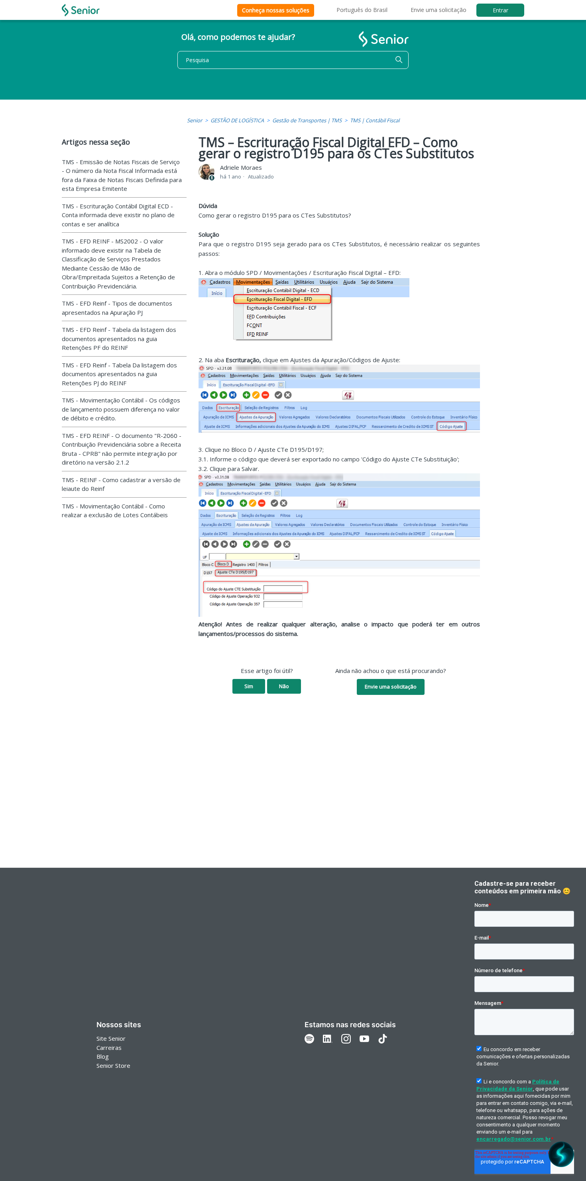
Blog (102, 1056)
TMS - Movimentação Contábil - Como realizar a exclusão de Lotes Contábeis (115, 510)
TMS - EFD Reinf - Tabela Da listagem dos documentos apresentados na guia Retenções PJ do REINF (119, 374)
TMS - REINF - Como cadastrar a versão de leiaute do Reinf (121, 484)
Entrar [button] (500, 10)
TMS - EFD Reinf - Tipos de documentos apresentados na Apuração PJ (117, 307)
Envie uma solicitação (438, 10)
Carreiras (109, 1048)
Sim (248, 686)
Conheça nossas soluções (275, 10)
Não (284, 686)
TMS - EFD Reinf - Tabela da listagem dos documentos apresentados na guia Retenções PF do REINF (119, 338)
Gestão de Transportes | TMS (307, 120)
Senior (194, 120)
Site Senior (111, 1038)
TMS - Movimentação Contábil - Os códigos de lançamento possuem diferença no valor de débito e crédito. (121, 409)
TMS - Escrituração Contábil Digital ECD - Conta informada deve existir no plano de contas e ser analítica (118, 215)
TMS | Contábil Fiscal (374, 120)
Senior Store (113, 1065)
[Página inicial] (81, 10)
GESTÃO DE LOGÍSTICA (237, 120)
